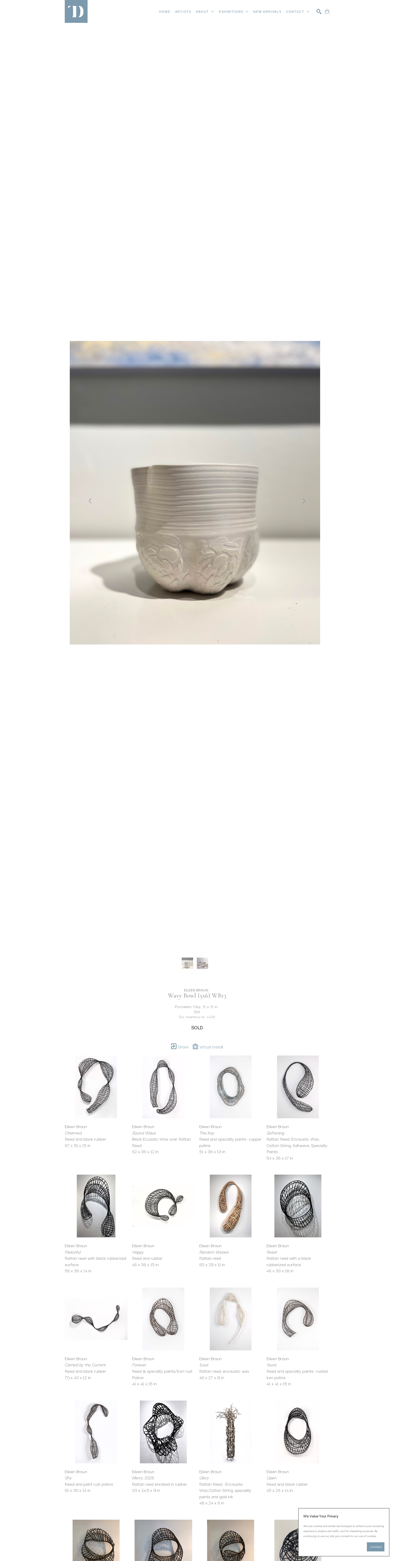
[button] (205, 12)
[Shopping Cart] (327, 11)
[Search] (318, 11)
